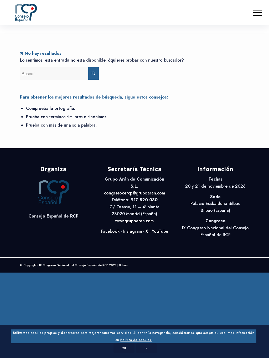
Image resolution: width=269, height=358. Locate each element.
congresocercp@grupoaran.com (134, 193)
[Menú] (258, 12)
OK (124, 348)
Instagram (132, 231)
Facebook (110, 231)
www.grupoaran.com (134, 221)
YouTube (160, 231)
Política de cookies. (136, 340)
